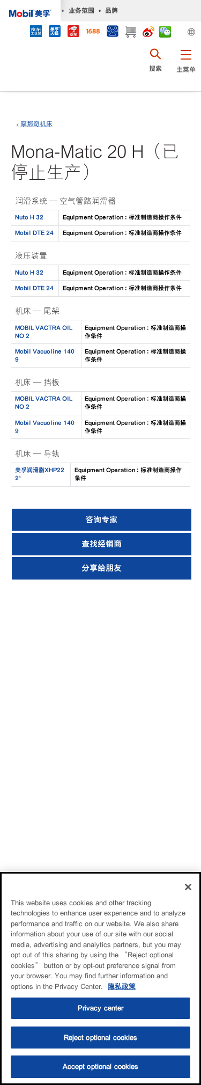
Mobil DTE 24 (34, 233)
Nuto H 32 (29, 217)
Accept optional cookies (101, 1066)
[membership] (112, 32)
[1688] (93, 32)
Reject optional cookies (101, 1037)
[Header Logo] (30, 10)
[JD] (73, 32)
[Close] (188, 887)
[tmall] (54, 32)
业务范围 (81, 10)
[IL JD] (35, 32)
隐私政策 (122, 987)
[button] (185, 67)
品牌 (111, 10)
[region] (100, 978)
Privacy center (101, 1008)
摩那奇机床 (36, 124)
